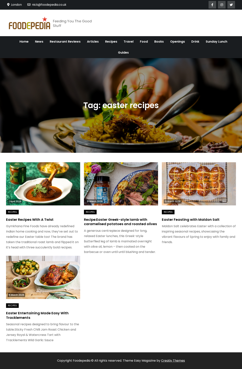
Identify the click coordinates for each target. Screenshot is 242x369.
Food (144, 41)
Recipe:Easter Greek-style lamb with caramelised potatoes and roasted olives (120, 221)
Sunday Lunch (216, 41)
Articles (93, 41)
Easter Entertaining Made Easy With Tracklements (37, 315)
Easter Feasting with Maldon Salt (191, 219)
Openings (177, 41)
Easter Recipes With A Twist (30, 219)
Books (159, 41)
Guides (123, 52)
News (39, 41)
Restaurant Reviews (65, 41)
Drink (195, 41)
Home (24, 41)
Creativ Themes (173, 360)
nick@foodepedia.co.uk (49, 4)
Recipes (111, 41)
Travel (128, 41)
